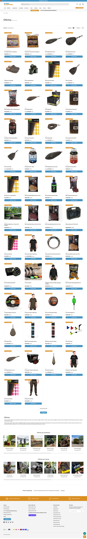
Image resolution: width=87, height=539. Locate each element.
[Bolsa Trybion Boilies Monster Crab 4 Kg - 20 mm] (33, 213)
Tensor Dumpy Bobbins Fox (70, 312)
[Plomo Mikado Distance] (33, 98)
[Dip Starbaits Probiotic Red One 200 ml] (12, 126)
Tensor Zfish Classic (69, 341)
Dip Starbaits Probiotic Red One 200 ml (10, 137)
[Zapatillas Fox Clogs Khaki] (12, 69)
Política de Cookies (56, 522)
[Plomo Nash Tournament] (53, 358)
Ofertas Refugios (77, 448)
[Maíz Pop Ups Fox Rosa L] (12, 387)
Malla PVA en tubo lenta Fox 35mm (50, 341)
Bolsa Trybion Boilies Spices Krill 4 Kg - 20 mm (53, 224)
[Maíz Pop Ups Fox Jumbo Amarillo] (12, 184)
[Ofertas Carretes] (50, 441)
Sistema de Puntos (56, 520)
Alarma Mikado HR (48, 109)
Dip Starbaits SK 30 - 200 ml (29, 166)
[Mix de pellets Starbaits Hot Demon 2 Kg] (33, 358)
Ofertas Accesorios (9, 448)
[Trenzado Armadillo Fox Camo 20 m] (12, 301)
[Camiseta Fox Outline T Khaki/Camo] (33, 301)
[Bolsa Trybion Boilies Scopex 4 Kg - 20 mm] (74, 242)
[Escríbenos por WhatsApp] (84, 533)
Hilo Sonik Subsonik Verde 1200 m (9, 282)
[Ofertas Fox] (9, 468)
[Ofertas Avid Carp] (64, 468)
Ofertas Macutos (63, 448)
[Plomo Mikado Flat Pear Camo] (74, 40)
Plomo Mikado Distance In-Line (9, 370)
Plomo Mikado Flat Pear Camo (70, 51)
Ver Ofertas (63, 490)
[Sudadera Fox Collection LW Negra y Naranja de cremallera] (53, 271)
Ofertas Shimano (36, 475)
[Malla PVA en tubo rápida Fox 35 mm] (33, 330)
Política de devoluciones (57, 516)
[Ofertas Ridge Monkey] (77, 468)
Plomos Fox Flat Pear (7, 166)
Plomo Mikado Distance (29, 109)
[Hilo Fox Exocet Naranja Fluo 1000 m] (53, 301)
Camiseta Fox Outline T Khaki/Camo (31, 312)
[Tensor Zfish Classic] (74, 330)
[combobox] (45, 4)
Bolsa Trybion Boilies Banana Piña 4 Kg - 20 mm (32, 195)
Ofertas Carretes (50, 448)
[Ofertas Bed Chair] (37, 441)
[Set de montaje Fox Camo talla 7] (74, 126)
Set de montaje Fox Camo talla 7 (71, 137)
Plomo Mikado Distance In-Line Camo (51, 166)
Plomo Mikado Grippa (48, 137)
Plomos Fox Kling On (69, 80)
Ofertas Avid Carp (64, 475)
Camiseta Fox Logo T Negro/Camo (71, 370)
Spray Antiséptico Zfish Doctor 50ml (51, 195)
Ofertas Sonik (50, 475)
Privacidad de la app (56, 524)
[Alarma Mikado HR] (53, 98)
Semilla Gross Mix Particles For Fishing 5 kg (32, 51)
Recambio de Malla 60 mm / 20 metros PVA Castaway (11, 225)
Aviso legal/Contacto (56, 512)
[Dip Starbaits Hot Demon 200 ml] (74, 155)
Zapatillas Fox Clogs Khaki (8, 80)
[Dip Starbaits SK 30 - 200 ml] (33, 155)
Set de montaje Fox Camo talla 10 (71, 109)
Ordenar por (5, 27)
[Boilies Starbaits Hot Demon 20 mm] (74, 184)
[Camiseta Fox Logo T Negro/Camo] (74, 358)
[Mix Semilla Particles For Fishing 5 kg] (12, 40)
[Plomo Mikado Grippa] (53, 126)
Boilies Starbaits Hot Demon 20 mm (71, 195)
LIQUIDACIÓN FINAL (35, 10)
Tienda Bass (55, 506)
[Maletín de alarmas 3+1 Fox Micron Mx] (74, 213)
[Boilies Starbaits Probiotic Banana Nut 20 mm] (74, 271)
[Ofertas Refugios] (77, 441)
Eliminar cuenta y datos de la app (58, 526)
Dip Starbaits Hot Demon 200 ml (71, 166)
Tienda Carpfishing (7, 534)
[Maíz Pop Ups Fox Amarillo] (53, 69)
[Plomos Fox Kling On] (74, 69)
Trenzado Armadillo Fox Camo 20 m (10, 312)
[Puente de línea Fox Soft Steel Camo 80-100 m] (53, 242)
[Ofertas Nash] (23, 468)
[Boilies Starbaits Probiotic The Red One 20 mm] (12, 98)
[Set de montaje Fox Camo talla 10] (74, 98)
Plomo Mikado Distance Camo (50, 51)
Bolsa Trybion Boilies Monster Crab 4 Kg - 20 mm (33, 224)
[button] (83, 4)
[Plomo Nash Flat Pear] (12, 330)
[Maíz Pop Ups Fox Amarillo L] (33, 126)
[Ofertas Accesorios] (9, 441)
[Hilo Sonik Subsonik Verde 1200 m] (12, 271)
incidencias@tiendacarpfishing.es (11, 510)
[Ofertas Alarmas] (23, 441)
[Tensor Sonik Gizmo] (33, 271)
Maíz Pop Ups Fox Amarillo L (29, 137)
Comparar (69, 27)
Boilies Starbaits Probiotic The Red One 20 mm (12, 109)
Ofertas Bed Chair (36, 448)
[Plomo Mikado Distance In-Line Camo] (53, 155)
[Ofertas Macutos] (64, 441)
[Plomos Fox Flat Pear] (12, 155)
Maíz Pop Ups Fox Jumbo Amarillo (10, 195)
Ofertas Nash (23, 475)
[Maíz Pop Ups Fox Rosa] (12, 242)
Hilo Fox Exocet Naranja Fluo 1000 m (51, 312)
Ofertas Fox (9, 475)
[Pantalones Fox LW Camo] (33, 387)
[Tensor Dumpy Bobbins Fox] (74, 301)
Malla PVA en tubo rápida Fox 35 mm (31, 341)
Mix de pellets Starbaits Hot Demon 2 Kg (31, 370)
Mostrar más (43, 412)
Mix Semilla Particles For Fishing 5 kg (10, 51)
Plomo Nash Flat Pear (7, 341)
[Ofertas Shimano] (37, 468)
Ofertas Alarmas (23, 448)
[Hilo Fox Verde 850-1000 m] (33, 69)
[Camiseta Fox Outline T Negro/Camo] (33, 242)
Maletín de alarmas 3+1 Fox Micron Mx (72, 224)
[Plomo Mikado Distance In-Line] (12, 358)
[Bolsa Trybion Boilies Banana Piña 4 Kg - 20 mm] (33, 184)
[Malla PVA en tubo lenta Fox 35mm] (53, 330)
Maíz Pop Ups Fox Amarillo (49, 80)
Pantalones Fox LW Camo (29, 398)
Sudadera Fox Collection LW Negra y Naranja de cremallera (53, 283)
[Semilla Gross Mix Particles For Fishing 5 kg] (33, 40)
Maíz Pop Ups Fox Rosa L (8, 398)
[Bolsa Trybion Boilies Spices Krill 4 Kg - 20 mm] (53, 213)
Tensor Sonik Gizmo (28, 282)
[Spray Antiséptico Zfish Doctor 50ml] (53, 184)
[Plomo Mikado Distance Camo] (53, 40)
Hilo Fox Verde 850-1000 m (29, 80)
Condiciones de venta (56, 514)
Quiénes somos (55, 510)
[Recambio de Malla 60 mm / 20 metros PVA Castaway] (12, 213)
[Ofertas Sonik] (50, 468)
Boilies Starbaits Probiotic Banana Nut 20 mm (73, 282)
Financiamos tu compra (57, 518)
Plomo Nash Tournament (49, 370)
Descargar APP (55, 508)
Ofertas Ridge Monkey (77, 475)
